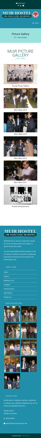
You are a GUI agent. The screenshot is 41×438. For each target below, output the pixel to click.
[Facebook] (18, 6)
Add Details (8, 293)
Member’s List (9, 280)
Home (6, 272)
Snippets (7, 285)
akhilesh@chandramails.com (16, 423)
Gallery (6, 276)
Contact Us (8, 297)
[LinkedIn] (20, 6)
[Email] (23, 6)
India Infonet (26, 436)
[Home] (15, 37)
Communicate (9, 289)
